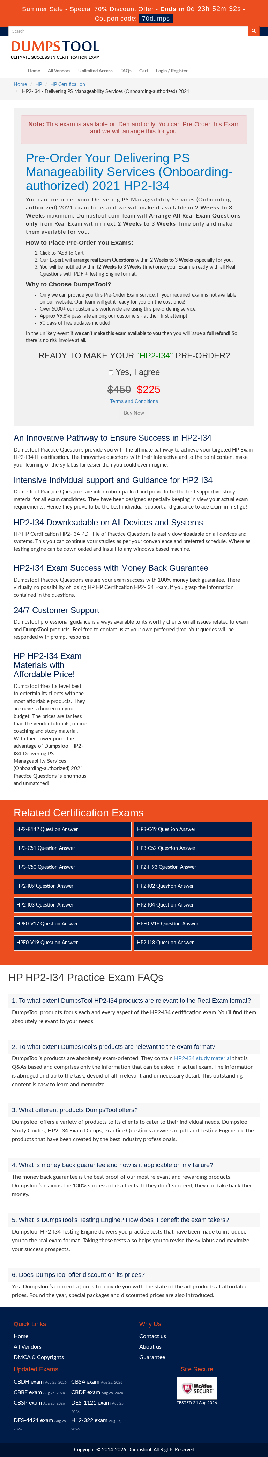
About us (150, 1347)
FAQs (126, 71)
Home (34, 71)
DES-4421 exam (33, 1420)
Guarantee (152, 1357)
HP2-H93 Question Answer (166, 867)
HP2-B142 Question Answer (47, 829)
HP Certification (67, 84)
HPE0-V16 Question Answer (167, 924)
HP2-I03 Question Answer (44, 905)
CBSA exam (85, 1382)
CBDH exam (29, 1382)
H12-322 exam (89, 1420)
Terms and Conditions (134, 401)
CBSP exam (28, 1403)
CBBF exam (28, 1392)
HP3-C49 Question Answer (166, 829)
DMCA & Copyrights (39, 1357)
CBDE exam (85, 1392)
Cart (143, 71)
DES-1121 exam (91, 1403)
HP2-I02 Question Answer (165, 886)
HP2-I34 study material (202, 1058)
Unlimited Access (95, 71)
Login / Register (172, 71)
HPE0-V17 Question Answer (47, 924)
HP (38, 84)
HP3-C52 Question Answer (166, 848)
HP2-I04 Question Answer (165, 905)
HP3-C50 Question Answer (45, 867)
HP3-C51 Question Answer (45, 848)
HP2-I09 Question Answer (44, 886)
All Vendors (59, 71)
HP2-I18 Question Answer (165, 942)
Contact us (152, 1336)
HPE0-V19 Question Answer (47, 942)
